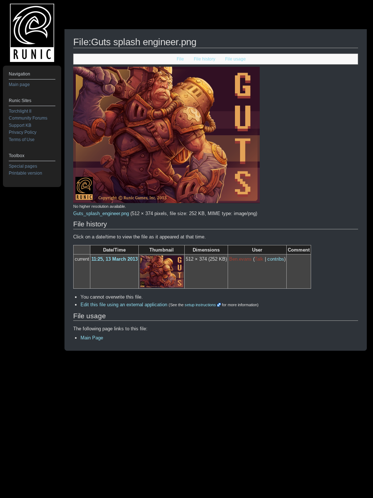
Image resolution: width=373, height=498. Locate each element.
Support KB (20, 125)
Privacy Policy (22, 132)
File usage (235, 59)
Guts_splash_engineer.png (101, 213)
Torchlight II (20, 111)
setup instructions (200, 305)
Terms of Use (22, 139)
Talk (259, 259)
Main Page (92, 338)
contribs (275, 259)
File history (204, 59)
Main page (19, 84)
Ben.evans (240, 259)
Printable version (25, 173)
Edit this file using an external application (124, 304)
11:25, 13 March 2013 (114, 259)
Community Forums (28, 118)
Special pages (23, 166)
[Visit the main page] (32, 33)
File (180, 59)
